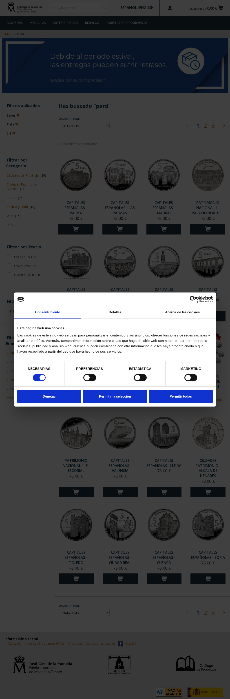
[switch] (89, 377)
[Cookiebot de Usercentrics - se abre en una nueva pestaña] (193, 299)
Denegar (49, 396)
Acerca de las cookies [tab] (182, 312)
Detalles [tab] (115, 312)
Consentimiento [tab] (47, 312)
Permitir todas (181, 396)
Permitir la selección (115, 396)
